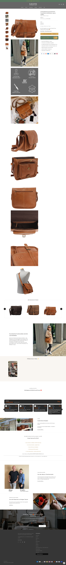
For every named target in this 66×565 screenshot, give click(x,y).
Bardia (8, 405)
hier (43, 453)
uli (22, 405)
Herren (26, 7)
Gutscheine (37, 552)
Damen (22, 7)
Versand (45, 18)
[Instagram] (20, 542)
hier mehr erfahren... (40, 429)
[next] (61, 309)
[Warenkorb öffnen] (63, 4)
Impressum (37, 535)
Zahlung (37, 544)
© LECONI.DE (5, 561)
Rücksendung (38, 549)
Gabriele (37, 405)
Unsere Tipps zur (25, 453)
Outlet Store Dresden (39, 550)
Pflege (29, 453)
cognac (42, 23)
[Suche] (61, 4)
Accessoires (31, 7)
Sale (44, 7)
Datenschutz (34, 520)
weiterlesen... (11, 505)
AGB (36, 539)
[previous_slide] (4, 409)
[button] (35, 413)
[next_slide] (62, 409)
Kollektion (40, 7)
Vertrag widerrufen (40, 554)
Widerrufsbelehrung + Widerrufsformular (42, 547)
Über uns (37, 538)
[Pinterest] (22, 542)
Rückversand (49, 31)
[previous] (5, 309)
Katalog (36, 7)
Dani (51, 405)
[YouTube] (24, 542)
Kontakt (37, 536)
